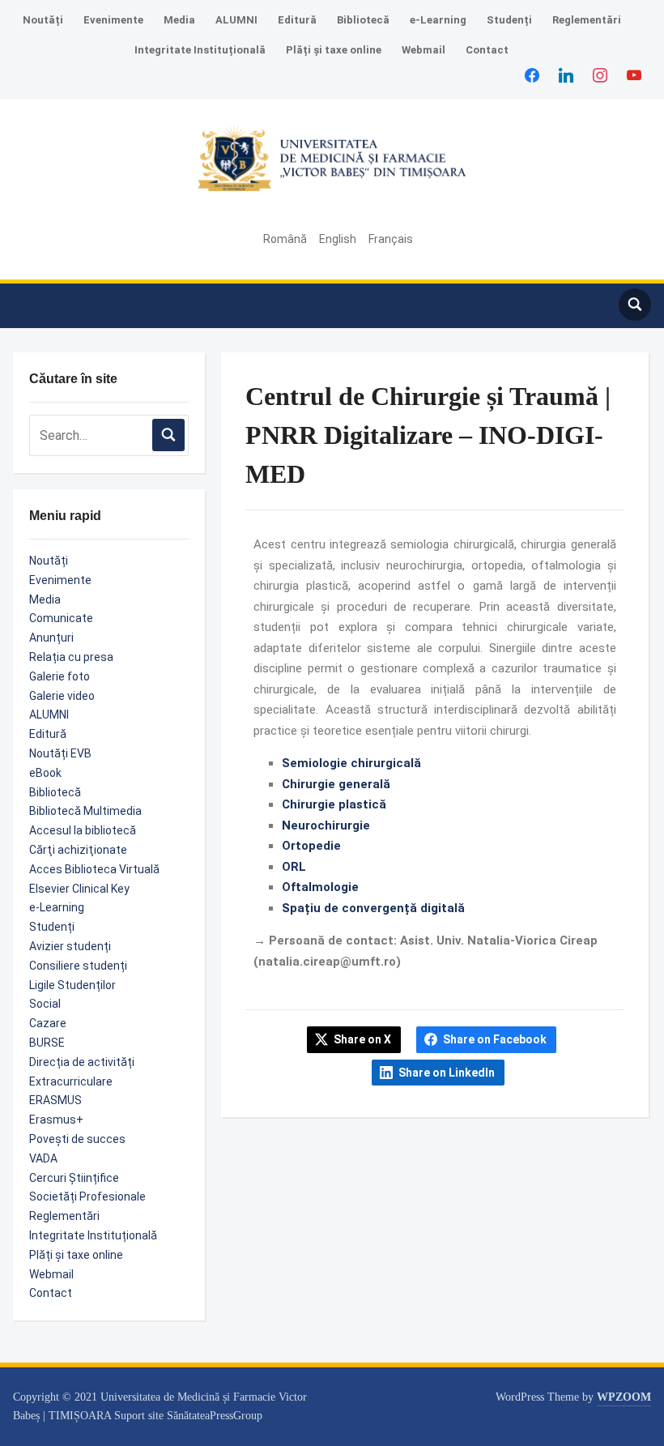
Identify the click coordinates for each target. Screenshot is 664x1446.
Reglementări (586, 20)
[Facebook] (532, 74)
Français (390, 238)
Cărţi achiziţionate (78, 849)
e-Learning (438, 20)
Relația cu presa (71, 656)
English (337, 238)
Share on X (362, 1039)
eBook (45, 772)
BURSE (47, 1042)
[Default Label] (634, 74)
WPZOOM (624, 1397)
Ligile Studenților (72, 985)
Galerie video (62, 695)
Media (179, 20)
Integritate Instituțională (200, 50)
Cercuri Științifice (74, 1177)
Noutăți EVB (60, 753)
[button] (27, 298)
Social (45, 1003)
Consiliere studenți (78, 965)
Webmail (423, 50)
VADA (43, 1158)
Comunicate (61, 618)
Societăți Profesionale (87, 1196)
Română (285, 238)
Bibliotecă (363, 20)
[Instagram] (600, 74)
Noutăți (43, 20)
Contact (487, 50)
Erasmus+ (56, 1119)
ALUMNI (236, 20)
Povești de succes (77, 1138)
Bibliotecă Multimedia (85, 810)
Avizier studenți (70, 946)
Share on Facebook (495, 1039)
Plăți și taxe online (333, 50)
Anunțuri (51, 637)
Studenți (509, 20)
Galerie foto (59, 676)
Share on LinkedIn (446, 1072)
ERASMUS (55, 1100)
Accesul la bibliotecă (82, 830)
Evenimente (113, 20)
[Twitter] (566, 74)
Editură (297, 20)
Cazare (47, 1023)
